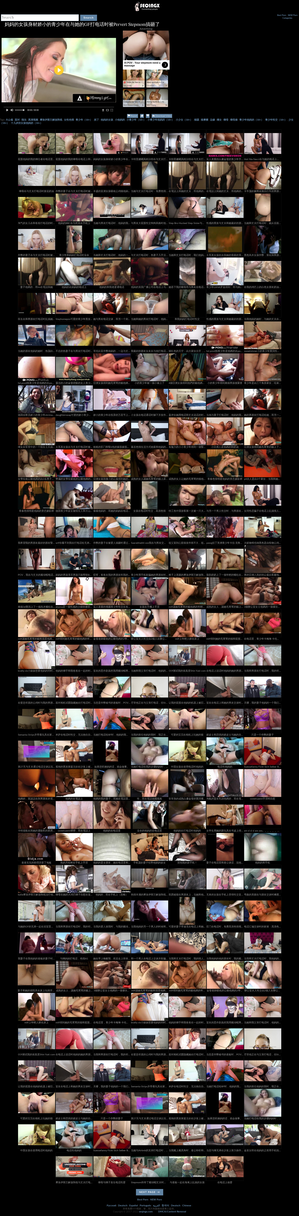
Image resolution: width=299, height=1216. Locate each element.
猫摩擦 (204, 120)
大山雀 (9, 120)
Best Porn (281, 15)
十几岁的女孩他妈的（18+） (27, 123)
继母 (225, 120)
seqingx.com (146, 1211)
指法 (23, 120)
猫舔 (196, 120)
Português (145, 1205)
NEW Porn (292, 15)
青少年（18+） (84, 120)
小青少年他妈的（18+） (160, 120)
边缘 (212, 120)
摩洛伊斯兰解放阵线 (51, 120)
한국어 (165, 1205)
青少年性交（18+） (276, 120)
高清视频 (33, 120)
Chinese (186, 1205)
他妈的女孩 (107, 120)
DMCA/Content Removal (172, 1211)
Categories (287, 18)
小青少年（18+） (136, 120)
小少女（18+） (184, 120)
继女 (219, 120)
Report (133, 116)
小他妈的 (120, 120)
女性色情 (69, 120)
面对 (17, 120)
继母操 (234, 120)
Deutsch (122, 1205)
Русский (111, 1205)
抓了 (96, 120)
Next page (147, 1192)
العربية (156, 1205)
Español (133, 1205)
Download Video (163, 116)
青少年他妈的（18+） (251, 120)
